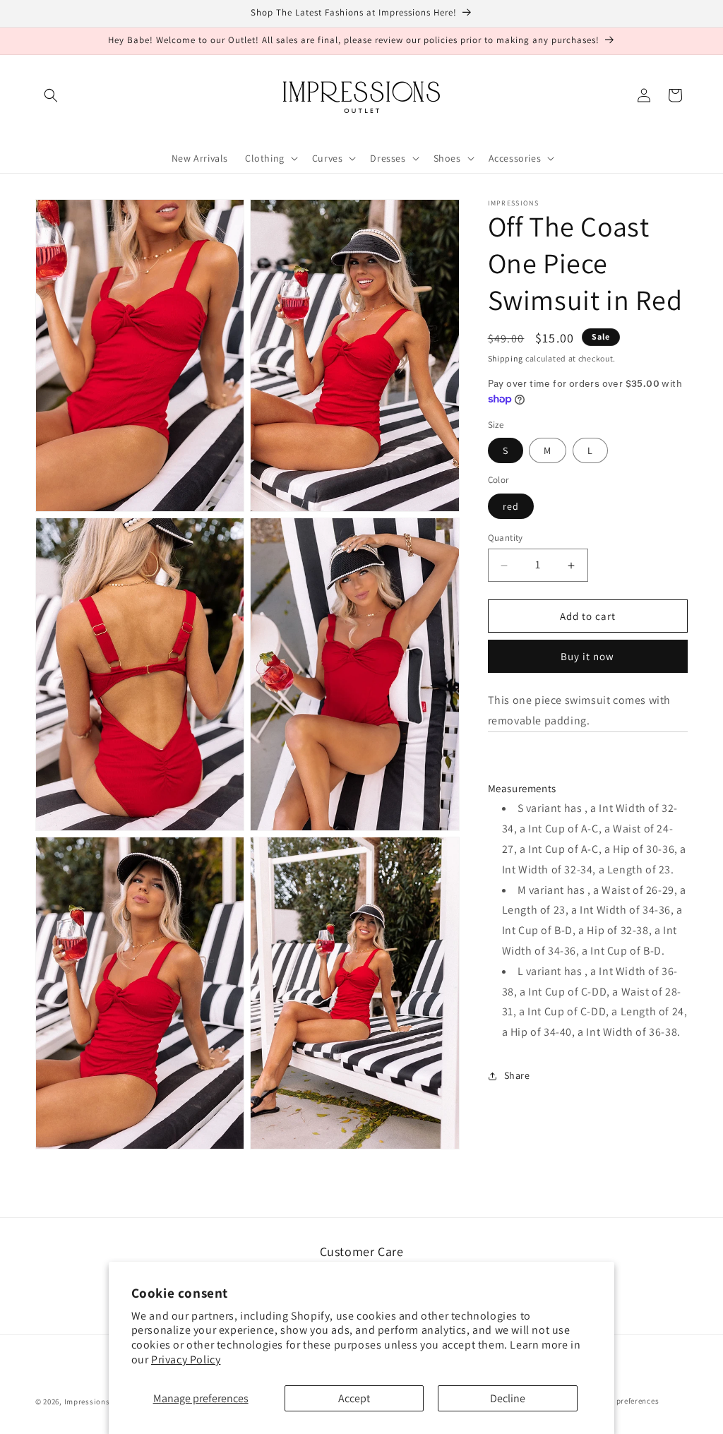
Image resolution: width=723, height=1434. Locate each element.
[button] (50, 95)
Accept (354, 1398)
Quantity (505, 538)
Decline (507, 1398)
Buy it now (587, 656)
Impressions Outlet (100, 1401)
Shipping (506, 358)
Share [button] (517, 1075)
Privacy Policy (185, 1359)
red (511, 506)
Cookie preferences (624, 1401)
